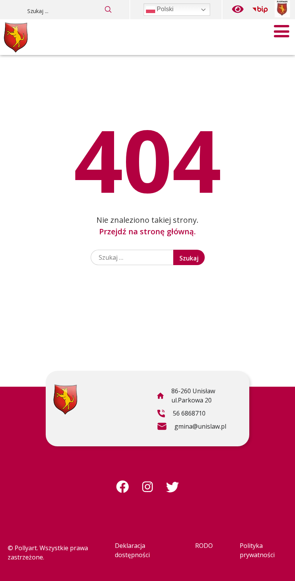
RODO (204, 545)
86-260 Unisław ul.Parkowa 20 (186, 397)
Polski (164, 9)
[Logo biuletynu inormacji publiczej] (260, 9)
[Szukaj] (108, 10)
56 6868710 (181, 414)
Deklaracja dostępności (132, 550)
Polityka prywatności (257, 550)
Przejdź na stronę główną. (147, 231)
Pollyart (26, 548)
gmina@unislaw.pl (191, 427)
